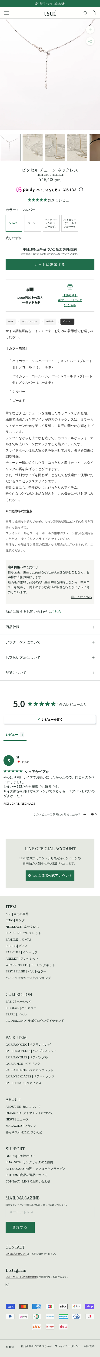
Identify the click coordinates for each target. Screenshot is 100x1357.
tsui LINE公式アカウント (52, 875)
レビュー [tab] (12, 734)
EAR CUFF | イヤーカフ (22, 952)
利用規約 (89, 1346)
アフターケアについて (23, 642)
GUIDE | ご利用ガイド (21, 1156)
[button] (86, 814)
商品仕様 (13, 627)
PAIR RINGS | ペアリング (23, 1063)
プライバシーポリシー (68, 1346)
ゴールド (32, 223)
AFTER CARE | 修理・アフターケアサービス (36, 1168)
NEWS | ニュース (17, 1119)
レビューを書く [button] (52, 719)
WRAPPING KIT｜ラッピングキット (30, 965)
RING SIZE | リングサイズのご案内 (29, 1162)
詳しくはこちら (81, 597)
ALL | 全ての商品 (17, 914)
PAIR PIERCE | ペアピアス (23, 1083)
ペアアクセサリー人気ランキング (28, 978)
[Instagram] (7, 1284)
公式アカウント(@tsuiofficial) (21, 1276)
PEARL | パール (16, 1014)
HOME (10, 321)
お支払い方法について (23, 657)
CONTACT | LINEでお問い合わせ (28, 1181)
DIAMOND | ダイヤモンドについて (29, 1113)
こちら (56, 611)
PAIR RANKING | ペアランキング (28, 1044)
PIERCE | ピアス (17, 946)
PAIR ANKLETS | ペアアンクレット (29, 1070)
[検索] (85, 13)
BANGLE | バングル (19, 939)
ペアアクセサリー (29, 321)
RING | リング (15, 920)
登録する (20, 1227)
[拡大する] (90, 30)
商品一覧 (50, 321)
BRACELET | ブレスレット (23, 933)
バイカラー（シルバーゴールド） (51, 223)
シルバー (14, 223)
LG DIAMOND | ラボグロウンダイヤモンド (35, 1020)
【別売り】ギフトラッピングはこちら (70, 300)
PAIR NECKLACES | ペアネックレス (30, 1076)
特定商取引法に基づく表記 (24, 1132)
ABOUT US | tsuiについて (23, 1106)
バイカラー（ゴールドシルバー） (69, 223)
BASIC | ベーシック (19, 1001)
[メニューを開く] (6, 13)
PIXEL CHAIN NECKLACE (19, 803)
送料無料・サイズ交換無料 (50, 3)
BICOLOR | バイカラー (21, 1008)
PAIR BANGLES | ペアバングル (27, 1057)
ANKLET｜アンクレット (22, 958)
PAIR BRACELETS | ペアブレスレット (31, 1051)
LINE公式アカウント (16, 1253)
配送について (16, 673)
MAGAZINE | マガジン (21, 1125)
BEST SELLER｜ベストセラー (26, 971)
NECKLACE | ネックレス (22, 927)
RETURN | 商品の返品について (26, 1175)
